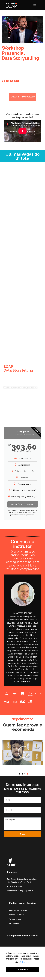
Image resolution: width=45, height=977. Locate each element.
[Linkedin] (18, 943)
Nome (6, 795)
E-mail (6, 806)
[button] (3, 752)
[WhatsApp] (22, 943)
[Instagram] (14, 943)
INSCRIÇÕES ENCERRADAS (22, 504)
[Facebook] (7, 943)
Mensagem (8, 816)
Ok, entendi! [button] (22, 969)
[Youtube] (10, 943)
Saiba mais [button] (24, 962)
